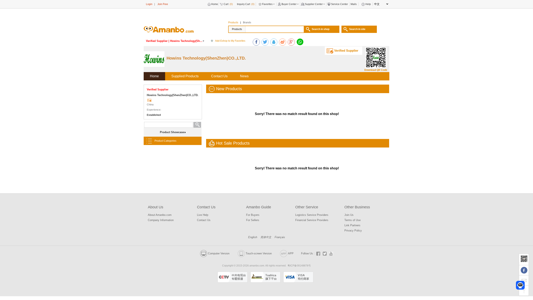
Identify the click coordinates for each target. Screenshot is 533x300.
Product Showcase (172, 132)
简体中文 (265, 237)
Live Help (202, 214)
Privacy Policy (353, 230)
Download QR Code (375, 70)
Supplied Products (185, 76)
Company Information (161, 220)
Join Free (162, 4)
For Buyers (252, 214)
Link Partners (352, 225)
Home (154, 76)
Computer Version (218, 253)
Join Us (349, 214)
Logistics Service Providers (311, 214)
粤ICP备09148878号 (299, 265)
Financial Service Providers (311, 220)
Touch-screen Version (259, 253)
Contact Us (219, 76)
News (244, 76)
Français (280, 237)
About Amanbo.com (160, 214)
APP (291, 253)
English (252, 237)
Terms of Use (352, 220)
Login (149, 4)
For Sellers (252, 220)
